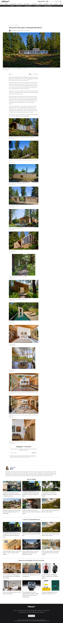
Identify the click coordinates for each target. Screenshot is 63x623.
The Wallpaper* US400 (28, 5)
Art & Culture (19, 3)
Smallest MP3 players (38, 5)
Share (11, 74)
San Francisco (29, 78)
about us (15, 610)
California (25, 77)
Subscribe (57, 1)
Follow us (32, 74)
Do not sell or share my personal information (35, 612)
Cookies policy (47, 610)
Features (28, 30)
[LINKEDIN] (13, 468)
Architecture (6, 3)
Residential (16, 25)
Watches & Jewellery (27, 3)
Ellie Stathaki (14, 30)
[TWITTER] (11, 468)
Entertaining (56, 3)
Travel (51, 3)
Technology (40, 3)
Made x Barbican (18, 5)
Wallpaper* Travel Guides (48, 5)
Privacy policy (40, 610)
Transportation (46, 3)
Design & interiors (12, 3)
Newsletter (36, 74)
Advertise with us (22, 612)
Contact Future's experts (23, 610)
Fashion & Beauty (34, 3)
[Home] (2, 4)
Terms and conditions (32, 610)
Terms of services (20, 455)
